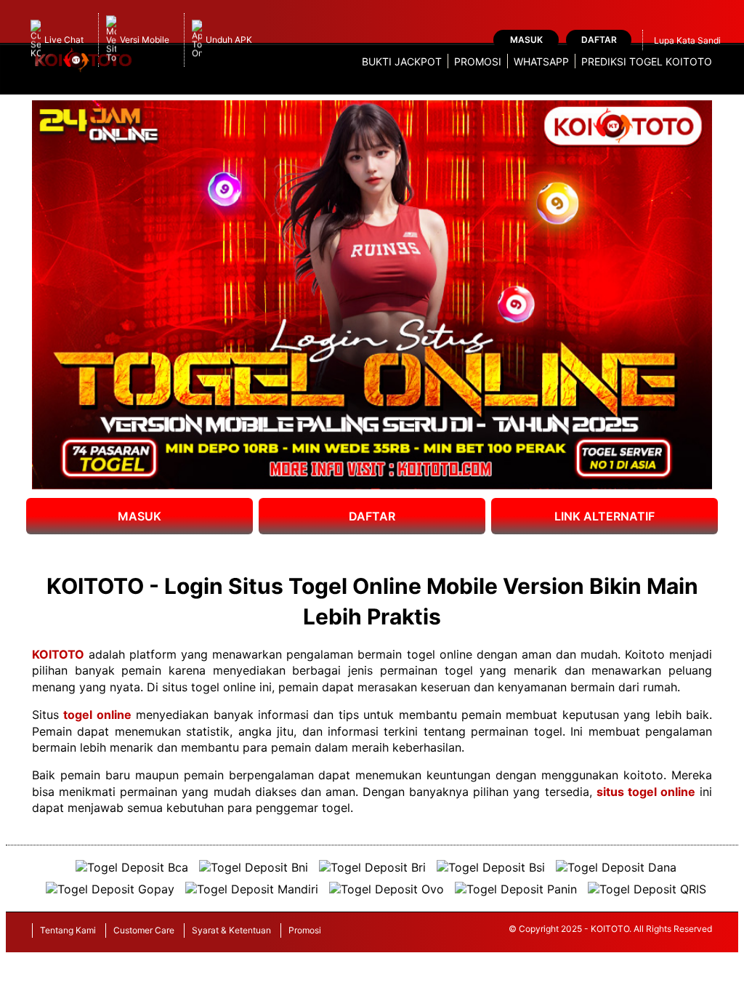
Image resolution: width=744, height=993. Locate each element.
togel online (97, 714)
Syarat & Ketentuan (231, 930)
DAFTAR (372, 516)
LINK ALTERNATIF (604, 516)
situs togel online (646, 791)
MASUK (139, 516)
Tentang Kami (68, 930)
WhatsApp (541, 61)
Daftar (599, 39)
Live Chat (64, 39)
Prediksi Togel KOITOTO (646, 61)
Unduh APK (229, 39)
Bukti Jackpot (402, 61)
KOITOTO (58, 654)
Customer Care (143, 930)
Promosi (477, 61)
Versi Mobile (144, 39)
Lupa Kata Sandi (687, 40)
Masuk (526, 39)
